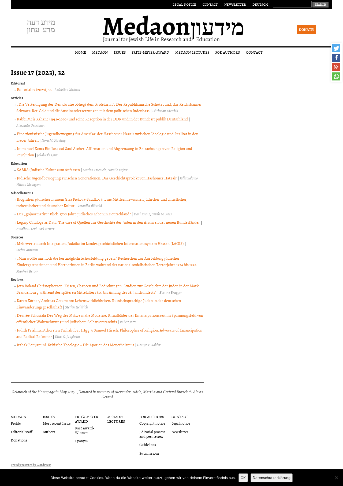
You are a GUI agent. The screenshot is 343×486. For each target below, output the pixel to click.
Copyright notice (152, 423)
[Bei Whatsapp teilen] (336, 76)
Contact (210, 4)
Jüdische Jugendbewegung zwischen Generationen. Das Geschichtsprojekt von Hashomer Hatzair (97, 178)
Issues (120, 52)
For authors (227, 52)
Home (80, 52)
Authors (49, 432)
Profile (16, 423)
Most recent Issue (56, 423)
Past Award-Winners (84, 430)
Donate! (306, 29)
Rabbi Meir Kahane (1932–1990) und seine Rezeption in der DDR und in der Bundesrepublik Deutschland (102, 119)
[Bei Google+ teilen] (336, 67)
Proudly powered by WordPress (31, 464)
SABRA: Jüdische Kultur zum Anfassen (48, 170)
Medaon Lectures (192, 52)
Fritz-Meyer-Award (150, 52)
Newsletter (235, 4)
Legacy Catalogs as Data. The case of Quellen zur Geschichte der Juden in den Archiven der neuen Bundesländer (108, 222)
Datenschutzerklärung (271, 478)
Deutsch (260, 4)
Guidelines (147, 444)
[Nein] (336, 477)
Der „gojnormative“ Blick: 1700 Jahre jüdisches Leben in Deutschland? (74, 214)
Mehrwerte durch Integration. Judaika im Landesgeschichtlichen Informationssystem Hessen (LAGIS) (100, 243)
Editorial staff (21, 432)
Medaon (100, 52)
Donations (19, 440)
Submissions (149, 453)
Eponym (81, 441)
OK (243, 478)
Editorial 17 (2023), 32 (34, 89)
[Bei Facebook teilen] (336, 58)
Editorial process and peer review (152, 434)
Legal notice (184, 4)
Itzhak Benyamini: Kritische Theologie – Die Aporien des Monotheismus (75, 345)
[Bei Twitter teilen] (336, 48)
